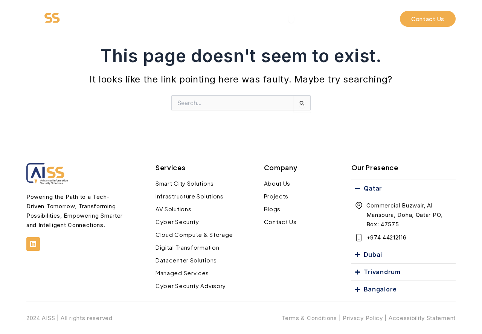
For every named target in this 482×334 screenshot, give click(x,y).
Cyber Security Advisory (191, 285)
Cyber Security (177, 221)
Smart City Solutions (185, 183)
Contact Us (280, 221)
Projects (276, 196)
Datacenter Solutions (186, 260)
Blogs (272, 208)
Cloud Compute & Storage (194, 234)
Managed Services (182, 272)
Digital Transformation (187, 247)
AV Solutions (173, 208)
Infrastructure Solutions (190, 196)
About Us (277, 183)
